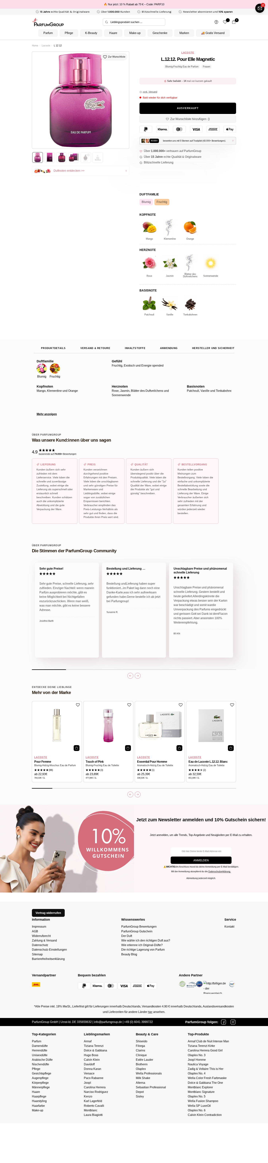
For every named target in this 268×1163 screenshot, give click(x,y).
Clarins (140, 1050)
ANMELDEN (201, 860)
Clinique (141, 1055)
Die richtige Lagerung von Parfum (143, 949)
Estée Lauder (144, 1059)
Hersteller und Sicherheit (213, 348)
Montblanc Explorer (200, 1087)
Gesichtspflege (41, 1073)
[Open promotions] (259, 8)
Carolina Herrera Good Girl (205, 1050)
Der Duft (126, 935)
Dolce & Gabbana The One (205, 1082)
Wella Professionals (149, 1073)
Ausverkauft (188, 108)
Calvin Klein (92, 1059)
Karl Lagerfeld (93, 1101)
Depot (140, 1091)
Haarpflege (39, 1096)
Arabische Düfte (42, 1059)
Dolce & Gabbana (95, 1050)
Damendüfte (40, 1045)
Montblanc (90, 1110)
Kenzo (88, 1096)
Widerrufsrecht (41, 935)
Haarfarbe (38, 1105)
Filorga (140, 1045)
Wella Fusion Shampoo (203, 1101)
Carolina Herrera (95, 1087)
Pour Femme (42, 761)
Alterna (140, 1082)
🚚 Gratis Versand (213, 33)
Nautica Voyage (198, 1064)
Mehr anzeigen (47, 414)
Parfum (48, 33)
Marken (184, 33)
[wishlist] (225, 22)
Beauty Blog (129, 954)
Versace (89, 1073)
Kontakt (229, 926)
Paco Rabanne (93, 1078)
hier (150, 1011)
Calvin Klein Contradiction (205, 1114)
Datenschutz (40, 945)
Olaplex (141, 1068)
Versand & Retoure (95, 348)
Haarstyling (39, 1101)
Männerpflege (41, 1087)
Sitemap (37, 954)
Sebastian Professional (151, 1087)
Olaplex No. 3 (196, 1055)
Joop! (87, 1082)
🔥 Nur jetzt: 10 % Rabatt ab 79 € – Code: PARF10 (134, 4)
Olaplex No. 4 (196, 1073)
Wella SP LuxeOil (199, 1105)
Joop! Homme (197, 1059)
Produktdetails (53, 348)
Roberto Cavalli (94, 1105)
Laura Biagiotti (93, 1114)
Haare (113, 33)
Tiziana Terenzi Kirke (201, 1045)
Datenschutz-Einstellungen (49, 949)
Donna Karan (92, 1068)
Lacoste (46, 45)
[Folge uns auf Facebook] (223, 1022)
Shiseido (141, 1041)
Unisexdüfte (39, 1055)
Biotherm (141, 1064)
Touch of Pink (95, 761)
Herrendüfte (39, 1050)
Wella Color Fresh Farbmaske (207, 1078)
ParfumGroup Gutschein (136, 931)
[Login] (216, 22)
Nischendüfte (40, 1064)
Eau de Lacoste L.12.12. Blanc (208, 761)
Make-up (135, 33)
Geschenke (160, 33)
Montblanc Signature (201, 1091)
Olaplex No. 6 (196, 1110)
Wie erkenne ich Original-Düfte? (142, 945)
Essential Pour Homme (152, 761)
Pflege (69, 33)
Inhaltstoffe (135, 348)
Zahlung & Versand (44, 940)
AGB (35, 931)
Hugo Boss (91, 1055)
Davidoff (89, 1064)
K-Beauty (91, 33)
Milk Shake (143, 1078)
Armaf (88, 1041)
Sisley (140, 1096)
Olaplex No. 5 (196, 1096)
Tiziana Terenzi (94, 1045)
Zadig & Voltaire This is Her (205, 1068)
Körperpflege (40, 1082)
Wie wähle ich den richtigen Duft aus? (145, 940)
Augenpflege (40, 1078)
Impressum (39, 926)
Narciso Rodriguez (96, 1091)
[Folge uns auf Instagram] (233, 1022)
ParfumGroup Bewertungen (139, 926)
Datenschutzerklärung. (219, 871)
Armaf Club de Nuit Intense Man (208, 1041)
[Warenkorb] (234, 22)
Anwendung (169, 348)
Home (35, 45)
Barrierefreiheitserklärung (48, 958)
